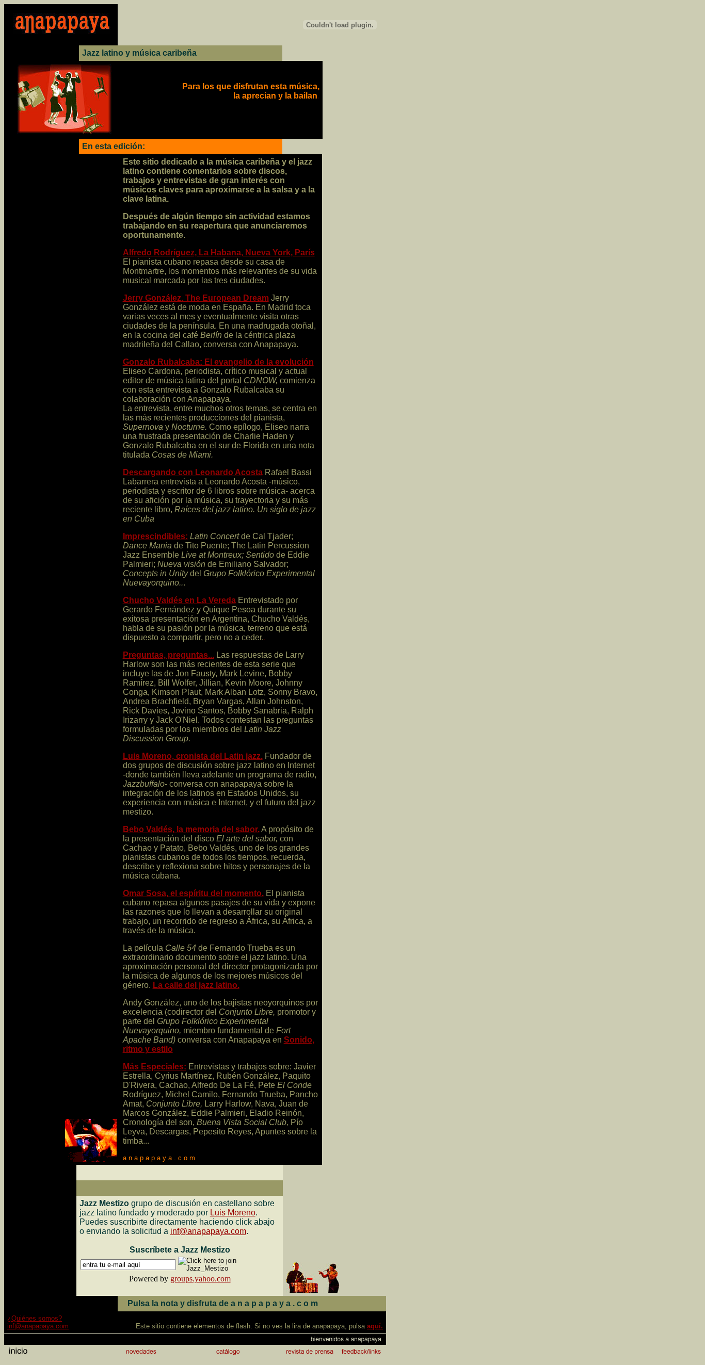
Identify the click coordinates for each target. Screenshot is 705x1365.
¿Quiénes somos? (34, 1318)
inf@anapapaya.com (208, 1231)
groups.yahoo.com (200, 1278)
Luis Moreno (232, 1212)
